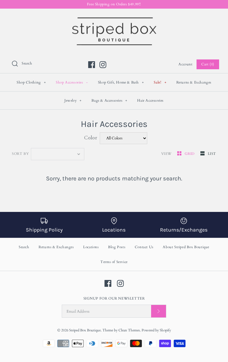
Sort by (20, 153)
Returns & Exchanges (193, 82)
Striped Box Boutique (85, 330)
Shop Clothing (31, 82)
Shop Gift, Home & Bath (121, 82)
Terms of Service (114, 261)
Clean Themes (129, 330)
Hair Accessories (150, 100)
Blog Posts (116, 247)
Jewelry (73, 100)
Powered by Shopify (156, 330)
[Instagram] (102, 64)
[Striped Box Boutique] (114, 18)
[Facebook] (91, 64)
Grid (190, 153)
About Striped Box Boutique (186, 247)
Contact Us (144, 247)
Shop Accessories (72, 82)
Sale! (160, 82)
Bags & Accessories (109, 100)
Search (24, 247)
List (212, 153)
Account (185, 64)
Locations (91, 247)
